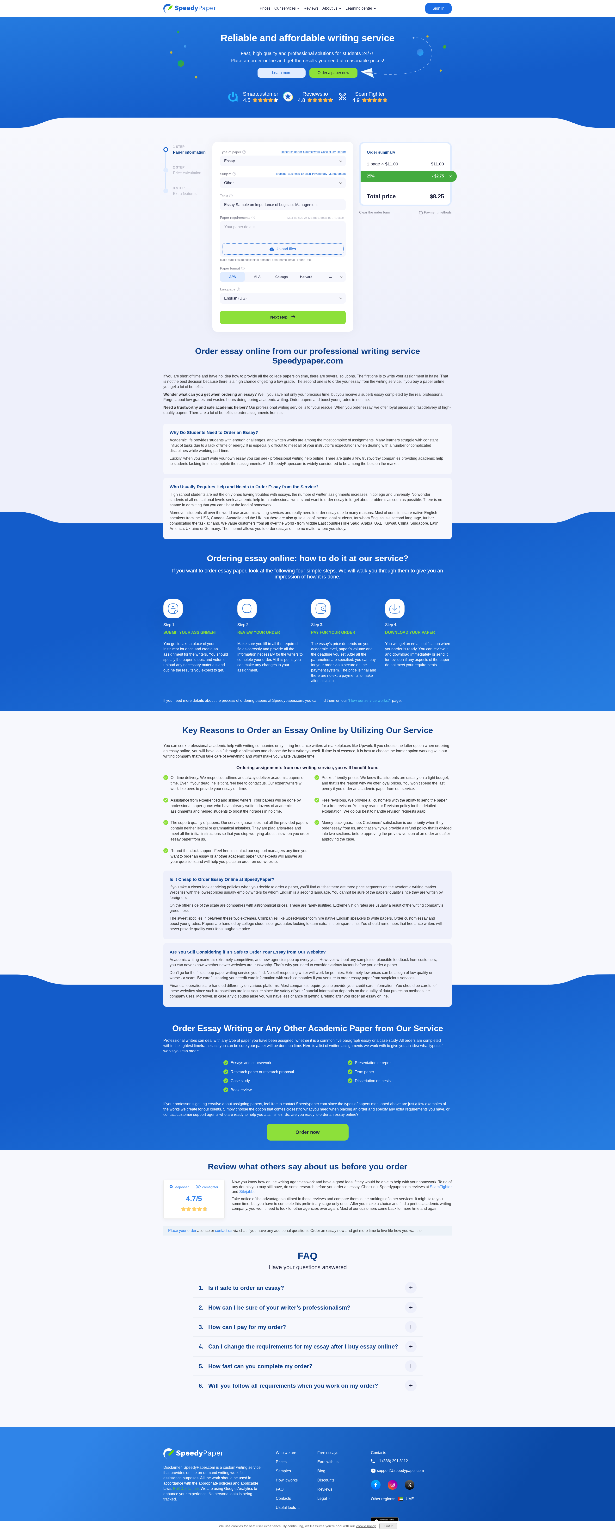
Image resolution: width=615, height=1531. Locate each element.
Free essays (327, 1453)
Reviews (324, 1489)
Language (227, 289)
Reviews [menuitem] (311, 8)
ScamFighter (441, 1187)
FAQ (279, 1489)
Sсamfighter (209, 1186)
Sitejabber (181, 1187)
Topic (224, 196)
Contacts (283, 1498)
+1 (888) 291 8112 (392, 1461)
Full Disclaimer (186, 1489)
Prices (281, 1462)
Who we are (286, 1453)
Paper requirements (235, 218)
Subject (225, 174)
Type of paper (230, 152)
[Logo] (189, 8)
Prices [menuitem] (265, 8)
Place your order (182, 1231)
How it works (287, 1480)
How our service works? (369, 700)
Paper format (230, 268)
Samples (283, 1471)
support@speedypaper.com (400, 1470)
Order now (307, 1132)
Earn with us (327, 1462)
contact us (223, 1231)
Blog (321, 1471)
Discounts (325, 1480)
